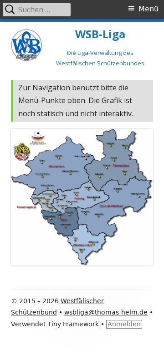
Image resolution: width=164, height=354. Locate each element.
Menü (148, 9)
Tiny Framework (73, 324)
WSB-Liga (100, 34)
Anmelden (124, 324)
